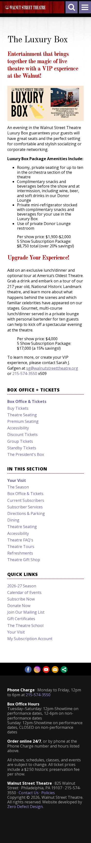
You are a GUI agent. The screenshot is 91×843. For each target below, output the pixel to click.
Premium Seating (23, 421)
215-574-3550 (24, 373)
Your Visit (16, 480)
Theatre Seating (22, 414)
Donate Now (18, 605)
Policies (48, 792)
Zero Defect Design (25, 806)
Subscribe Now (21, 599)
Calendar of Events (24, 592)
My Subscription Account (29, 638)
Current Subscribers (25, 500)
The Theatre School (25, 625)
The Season (18, 487)
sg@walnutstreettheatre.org (52, 368)
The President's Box (25, 454)
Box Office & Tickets (25, 493)
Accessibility (18, 428)
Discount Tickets (22, 434)
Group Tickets (20, 441)
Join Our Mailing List (25, 612)
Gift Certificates (21, 618)
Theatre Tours (20, 546)
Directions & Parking (26, 513)
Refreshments (20, 553)
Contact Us (29, 792)
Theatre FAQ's (20, 540)
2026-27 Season (21, 586)
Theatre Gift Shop (23, 559)
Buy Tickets (17, 408)
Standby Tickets (21, 448)
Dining (13, 520)
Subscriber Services (25, 507)
